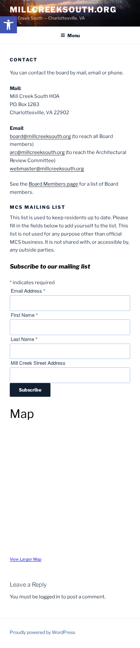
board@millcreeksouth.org (40, 136)
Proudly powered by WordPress (42, 632)
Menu (73, 35)
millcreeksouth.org (63, 9)
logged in (49, 597)
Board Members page (53, 184)
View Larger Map (25, 559)
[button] (8, 24)
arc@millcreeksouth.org (37, 152)
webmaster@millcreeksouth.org (47, 169)
